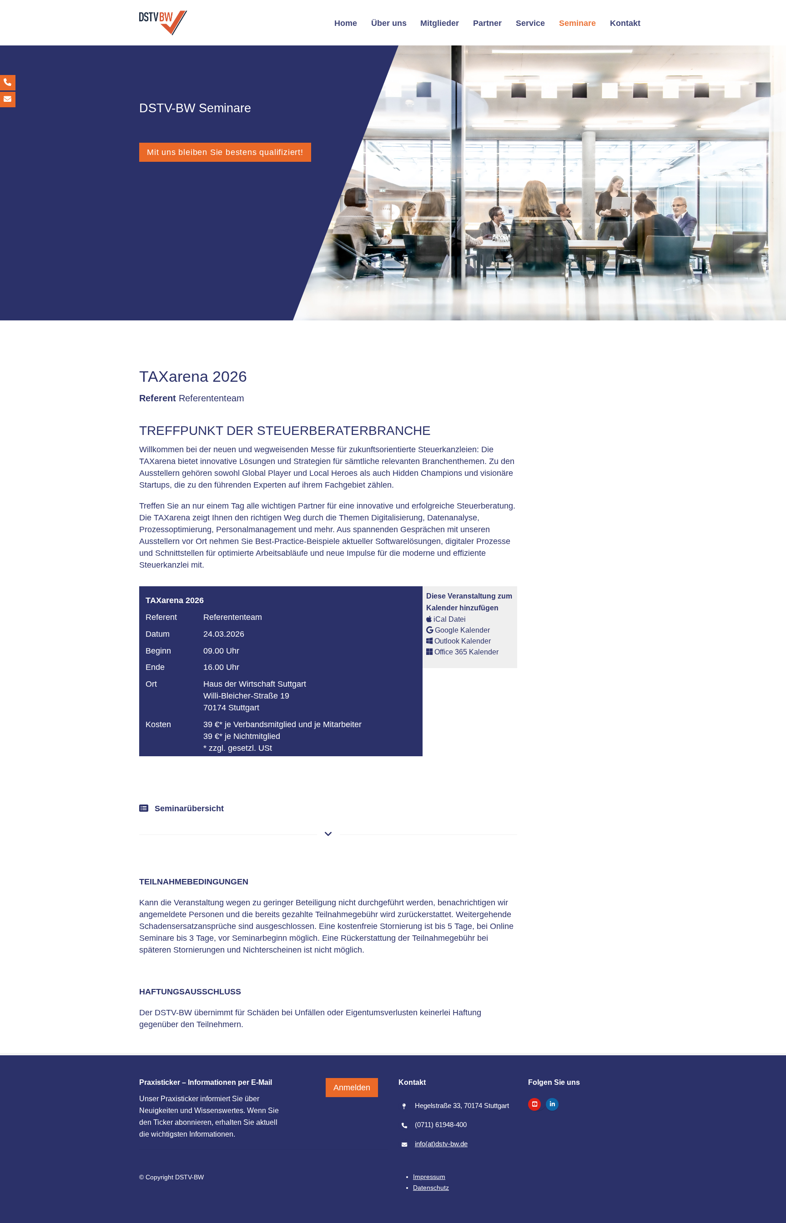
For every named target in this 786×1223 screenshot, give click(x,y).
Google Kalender (461, 630)
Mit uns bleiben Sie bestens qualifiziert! (225, 152)
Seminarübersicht (188, 808)
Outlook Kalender (462, 641)
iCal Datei (449, 619)
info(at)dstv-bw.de (441, 1144)
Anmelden (351, 1087)
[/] (163, 22)
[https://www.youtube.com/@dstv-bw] (534, 1104)
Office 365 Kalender (466, 652)
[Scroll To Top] (770, 1212)
